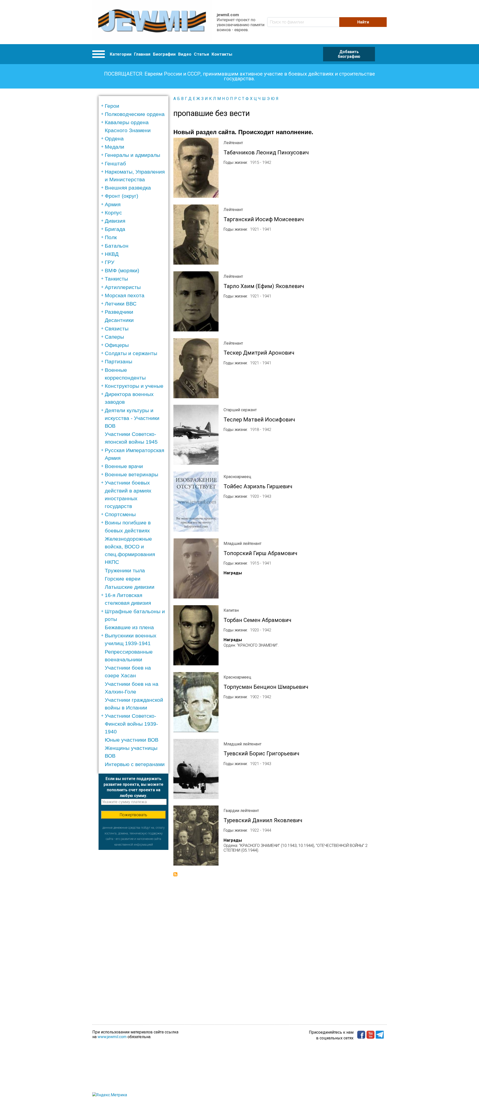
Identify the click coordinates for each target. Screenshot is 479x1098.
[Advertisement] (133, 924)
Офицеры (117, 345)
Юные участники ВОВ (131, 740)
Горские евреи (122, 579)
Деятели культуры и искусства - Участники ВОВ (132, 418)
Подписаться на (175, 874)
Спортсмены (120, 514)
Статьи (201, 54)
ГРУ (109, 262)
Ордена (114, 138)
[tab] (135, 106)
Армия (112, 204)
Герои (112, 106)
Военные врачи (124, 466)
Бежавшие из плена (129, 627)
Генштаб (115, 163)
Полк (111, 237)
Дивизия (115, 221)
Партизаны (118, 361)
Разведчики (119, 312)
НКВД (112, 254)
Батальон (116, 246)
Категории (120, 54)
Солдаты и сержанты (131, 353)
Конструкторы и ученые (134, 386)
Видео (184, 54)
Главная (142, 54)
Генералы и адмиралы (132, 155)
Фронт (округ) (121, 196)
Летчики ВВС (120, 303)
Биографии (164, 54)
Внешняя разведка (128, 188)
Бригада (115, 229)
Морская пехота (124, 295)
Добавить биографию (349, 54)
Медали (114, 147)
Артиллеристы (123, 287)
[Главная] (152, 22)
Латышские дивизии (129, 587)
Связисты (116, 328)
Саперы (114, 337)
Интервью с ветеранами (135, 764)
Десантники (119, 320)
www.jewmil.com (112, 1036)
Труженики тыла (125, 570)
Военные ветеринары (131, 474)
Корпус (113, 212)
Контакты (222, 54)
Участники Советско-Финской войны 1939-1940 (131, 723)
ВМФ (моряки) (122, 270)
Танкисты (116, 279)
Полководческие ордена (135, 114)
